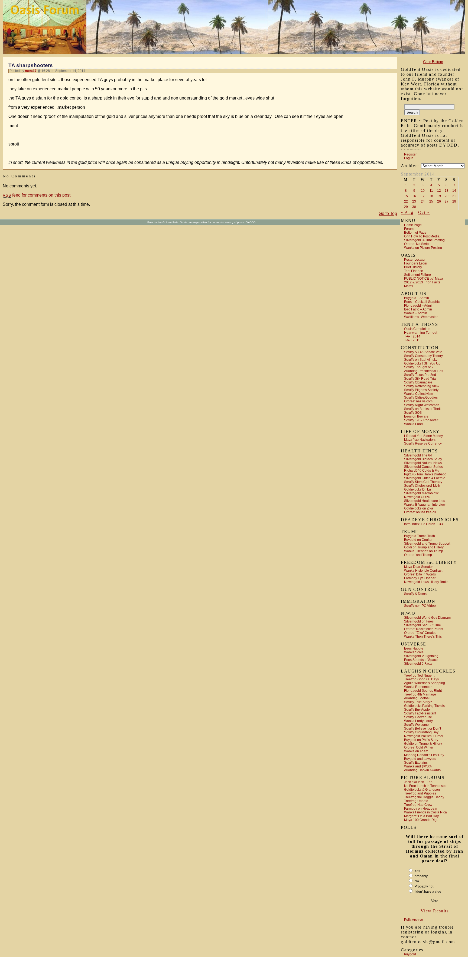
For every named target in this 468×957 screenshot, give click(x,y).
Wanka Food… (415, 424)
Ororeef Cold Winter (418, 747)
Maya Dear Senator (418, 567)
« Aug (407, 212)
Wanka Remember (418, 687)
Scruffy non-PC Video (420, 606)
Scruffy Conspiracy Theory (423, 356)
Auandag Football (417, 698)
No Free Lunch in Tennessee (425, 786)
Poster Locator (414, 259)
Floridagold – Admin (419, 305)
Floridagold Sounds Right (423, 691)
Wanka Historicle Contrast (423, 570)
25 (431, 201)
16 (414, 196)
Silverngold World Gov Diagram (427, 618)
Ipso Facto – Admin (418, 309)
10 (423, 191)
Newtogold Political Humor (423, 736)
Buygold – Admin (416, 298)
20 (446, 196)
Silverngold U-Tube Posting (424, 240)
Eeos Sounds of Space (421, 660)
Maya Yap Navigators (419, 440)
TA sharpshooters (30, 65)
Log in (408, 158)
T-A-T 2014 (412, 336)
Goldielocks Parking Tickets (424, 706)
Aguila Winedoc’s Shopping (424, 683)
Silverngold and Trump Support (427, 543)
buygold (410, 954)
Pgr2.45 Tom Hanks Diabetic (425, 474)
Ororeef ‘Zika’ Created (420, 633)
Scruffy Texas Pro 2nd (420, 375)
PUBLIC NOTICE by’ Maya (423, 278)
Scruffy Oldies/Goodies (421, 397)
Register (410, 154)
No (417, 881)
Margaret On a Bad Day (421, 816)
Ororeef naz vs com (418, 401)
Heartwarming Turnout (420, 333)
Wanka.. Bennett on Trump (423, 551)
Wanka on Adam (416, 751)
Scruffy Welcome (416, 725)
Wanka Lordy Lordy (418, 721)
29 (406, 207)
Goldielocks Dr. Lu (417, 489)
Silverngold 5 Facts (418, 663)
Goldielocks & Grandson (422, 790)
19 (439, 196)
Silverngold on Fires (419, 621)
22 (406, 201)
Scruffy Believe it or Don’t (422, 728)
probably (421, 876)
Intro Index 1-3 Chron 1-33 (423, 524)
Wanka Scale (414, 652)
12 (439, 191)
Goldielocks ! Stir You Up (422, 363)
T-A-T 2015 (412, 340)
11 (431, 191)
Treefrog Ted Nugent (419, 675)
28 (454, 201)
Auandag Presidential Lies (423, 371)
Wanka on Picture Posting (423, 248)
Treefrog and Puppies (420, 793)
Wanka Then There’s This (423, 636)
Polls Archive (413, 920)
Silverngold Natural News (423, 463)
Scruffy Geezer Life (418, 717)
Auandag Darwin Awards (422, 770)
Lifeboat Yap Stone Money (423, 436)
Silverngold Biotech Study (423, 459)
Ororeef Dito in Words (420, 574)
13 (446, 191)
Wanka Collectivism (418, 394)
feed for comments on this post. (37, 195)
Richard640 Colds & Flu (421, 470)
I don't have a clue (428, 891)
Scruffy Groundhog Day (421, 732)
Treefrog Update (416, 801)
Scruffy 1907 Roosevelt (421, 420)
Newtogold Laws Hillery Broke (426, 582)
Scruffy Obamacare (418, 382)
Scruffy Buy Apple (417, 709)
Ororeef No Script (417, 244)
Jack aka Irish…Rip (418, 782)
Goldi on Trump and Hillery (424, 547)
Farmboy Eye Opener (419, 578)
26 (439, 201)
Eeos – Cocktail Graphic (422, 302)
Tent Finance (413, 271)
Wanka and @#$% (418, 766)
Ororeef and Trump (418, 555)
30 (414, 207)
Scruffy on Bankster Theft (422, 409)
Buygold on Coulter (418, 540)
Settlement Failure (417, 275)
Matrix (408, 286)
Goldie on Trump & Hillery (423, 744)
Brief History (413, 267)
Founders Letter (415, 263)
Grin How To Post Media (422, 236)
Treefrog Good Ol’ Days (421, 679)
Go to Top (388, 213)
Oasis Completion (417, 329)
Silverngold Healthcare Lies (424, 501)
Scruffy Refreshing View (421, 386)
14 (454, 191)
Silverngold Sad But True (422, 625)
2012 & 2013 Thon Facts (422, 282)
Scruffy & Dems (415, 594)
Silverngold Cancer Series (423, 467)
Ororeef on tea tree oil (420, 512)
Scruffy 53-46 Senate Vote (423, 352)
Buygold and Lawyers (420, 759)
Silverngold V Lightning (421, 656)
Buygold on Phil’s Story (421, 740)
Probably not (424, 886)
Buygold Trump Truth (419, 536)
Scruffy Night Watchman (421, 405)
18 (431, 196)
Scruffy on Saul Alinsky (420, 360)
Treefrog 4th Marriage (420, 694)
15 (406, 196)
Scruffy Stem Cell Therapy (423, 482)
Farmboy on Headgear (420, 808)
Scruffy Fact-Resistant (420, 713)
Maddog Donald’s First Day (424, 755)
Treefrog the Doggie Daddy (424, 797)
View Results (434, 911)
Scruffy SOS (413, 413)
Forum (409, 229)
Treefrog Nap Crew (418, 805)
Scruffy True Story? (418, 702)
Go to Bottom (433, 62)
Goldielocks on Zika (418, 508)
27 (446, 201)
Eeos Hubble (413, 648)
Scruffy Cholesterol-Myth (422, 486)
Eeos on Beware (416, 416)
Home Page (413, 225)
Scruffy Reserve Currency (423, 443)
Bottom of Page (415, 232)
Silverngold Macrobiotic (421, 493)
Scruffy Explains (416, 762)
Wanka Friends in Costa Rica (425, 812)
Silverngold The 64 (418, 455)
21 (454, 196)
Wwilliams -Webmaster (421, 317)
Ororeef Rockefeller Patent (423, 629)
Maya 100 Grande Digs (421, 820)
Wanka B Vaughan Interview (425, 504)
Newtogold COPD (417, 497)
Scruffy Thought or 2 (419, 367)
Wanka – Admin (415, 313)
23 (414, 201)
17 (423, 196)
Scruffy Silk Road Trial (420, 378)
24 (423, 201)
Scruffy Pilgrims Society (421, 390)
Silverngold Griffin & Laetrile (424, 478)
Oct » (424, 212)
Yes (417, 871)
